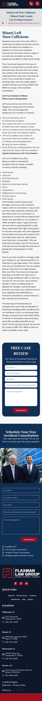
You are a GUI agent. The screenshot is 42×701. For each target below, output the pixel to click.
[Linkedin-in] (26, 584)
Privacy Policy (19, 685)
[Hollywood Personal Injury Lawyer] (10, 4)
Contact (18, 324)
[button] (37, 3)
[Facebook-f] (15, 584)
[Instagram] (21, 584)
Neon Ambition (17, 690)
